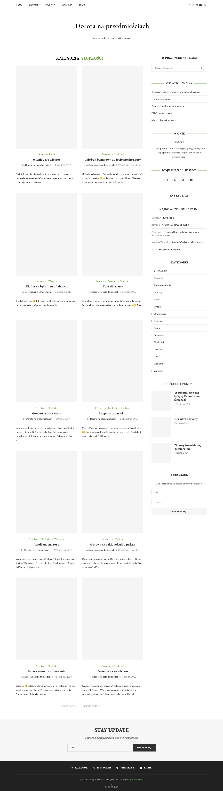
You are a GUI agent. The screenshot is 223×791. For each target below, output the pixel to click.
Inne (156, 299)
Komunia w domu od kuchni (175, 224)
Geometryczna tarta (46, 413)
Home (19, 5)
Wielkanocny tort (46, 544)
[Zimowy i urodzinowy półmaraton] (161, 453)
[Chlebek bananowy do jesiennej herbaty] (112, 107)
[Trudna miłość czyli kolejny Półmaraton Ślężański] (161, 401)
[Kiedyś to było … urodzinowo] (46, 234)
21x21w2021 (160, 271)
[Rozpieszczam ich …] (112, 361)
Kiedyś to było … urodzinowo (46, 286)
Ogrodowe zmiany (160, 98)
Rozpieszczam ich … (112, 413)
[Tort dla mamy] (112, 234)
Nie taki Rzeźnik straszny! (164, 120)
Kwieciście (168, 217)
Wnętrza (67, 5)
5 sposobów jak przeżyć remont (187, 242)
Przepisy (50, 5)
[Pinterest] (197, 5)
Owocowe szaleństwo (113, 671)
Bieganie (33, 5)
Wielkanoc (59, 539)
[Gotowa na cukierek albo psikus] (112, 492)
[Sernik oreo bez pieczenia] (46, 618)
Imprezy (40, 281)
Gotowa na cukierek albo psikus (112, 544)
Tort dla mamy (113, 286)
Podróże (158, 320)
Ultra (156, 356)
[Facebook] (190, 5)
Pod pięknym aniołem (169, 249)
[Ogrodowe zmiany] (161, 427)
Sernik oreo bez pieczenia (46, 671)
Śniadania (112, 408)
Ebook (82, 5)
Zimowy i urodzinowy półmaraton (168, 106)
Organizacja (160, 313)
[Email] (200, 5)
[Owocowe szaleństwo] (112, 618)
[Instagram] (193, 5)
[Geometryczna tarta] (46, 361)
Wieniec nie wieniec (47, 160)
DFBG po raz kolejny (161, 113)
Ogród (157, 306)
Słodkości (119, 154)
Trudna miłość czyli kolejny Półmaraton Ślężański (175, 91)
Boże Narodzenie (47, 154)
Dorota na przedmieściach (38, 165)
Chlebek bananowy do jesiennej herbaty (113, 160)
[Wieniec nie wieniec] (46, 107)
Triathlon (158, 349)
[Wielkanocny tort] (46, 492)
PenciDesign (137, 779)
